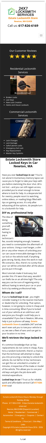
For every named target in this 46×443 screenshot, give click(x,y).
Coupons (30, 415)
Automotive (8, 415)
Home (10, 412)
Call (24, 439)
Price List (27, 421)
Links (23, 425)
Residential (20, 412)
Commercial (32, 412)
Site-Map (37, 421)
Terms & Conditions (13, 421)
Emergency (20, 415)
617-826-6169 (28, 25)
